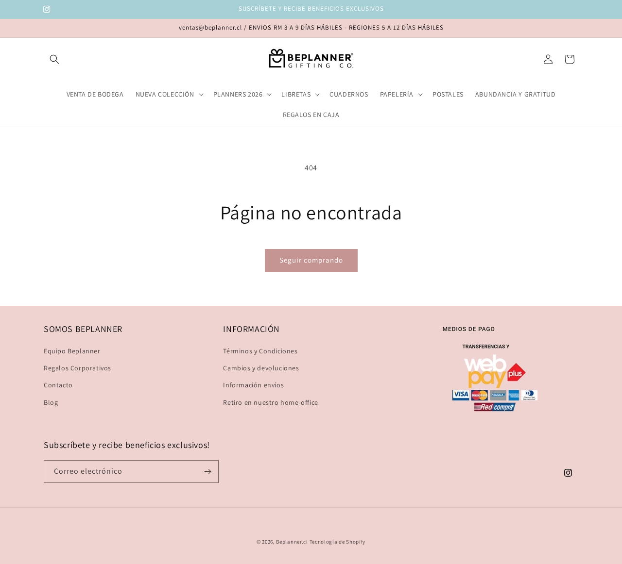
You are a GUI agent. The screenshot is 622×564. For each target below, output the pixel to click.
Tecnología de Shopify (338, 541)
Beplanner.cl (292, 541)
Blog (51, 402)
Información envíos (253, 385)
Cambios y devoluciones (261, 368)
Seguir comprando (311, 260)
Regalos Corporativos (77, 368)
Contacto (58, 385)
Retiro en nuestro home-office (270, 402)
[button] (54, 59)
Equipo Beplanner (72, 351)
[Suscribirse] (207, 471)
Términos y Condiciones (260, 351)
